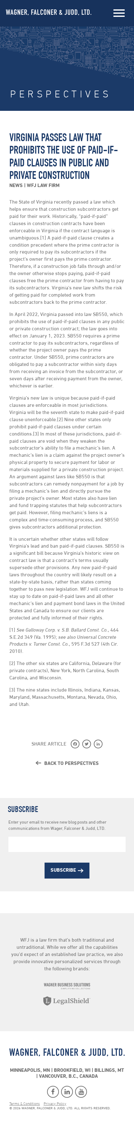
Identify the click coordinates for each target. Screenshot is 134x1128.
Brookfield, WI (72, 1070)
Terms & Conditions (24, 1104)
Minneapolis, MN (30, 1070)
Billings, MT (109, 1070)
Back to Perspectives (71, 763)
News (16, 185)
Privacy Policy (55, 1104)
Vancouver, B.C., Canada (68, 1076)
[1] (43, 238)
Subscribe (63, 870)
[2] (60, 419)
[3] (36, 434)
